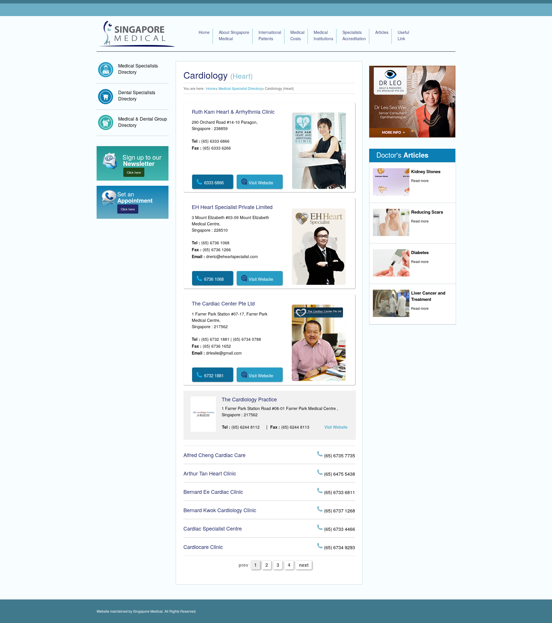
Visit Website (336, 427)
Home (204, 32)
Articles (381, 32)
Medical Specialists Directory (138, 68)
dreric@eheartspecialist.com (232, 256)
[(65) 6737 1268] (320, 509)
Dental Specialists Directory (136, 95)
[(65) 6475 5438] (320, 473)
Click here (134, 172)
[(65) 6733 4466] (320, 528)
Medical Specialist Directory (240, 88)
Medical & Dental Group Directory (142, 121)
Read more (420, 180)
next (303, 565)
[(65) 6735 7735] (320, 454)
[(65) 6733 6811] (320, 491)
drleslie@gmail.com (224, 353)
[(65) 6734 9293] (320, 546)
